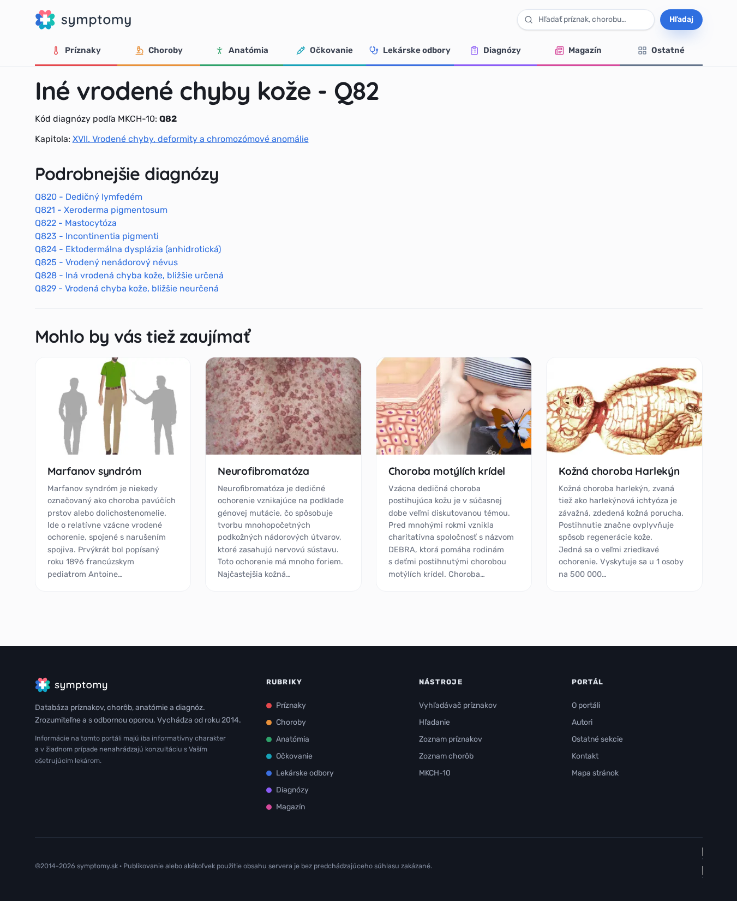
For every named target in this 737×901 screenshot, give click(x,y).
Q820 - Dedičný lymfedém (88, 197)
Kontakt (585, 756)
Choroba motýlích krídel (447, 471)
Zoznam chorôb (446, 756)
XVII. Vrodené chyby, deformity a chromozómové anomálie (191, 139)
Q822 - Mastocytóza (76, 223)
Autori (582, 722)
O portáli (586, 705)
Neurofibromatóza (263, 471)
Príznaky (83, 50)
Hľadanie (434, 722)
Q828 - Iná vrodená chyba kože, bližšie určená (129, 275)
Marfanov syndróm (94, 471)
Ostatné (668, 50)
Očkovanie (331, 50)
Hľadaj (681, 19)
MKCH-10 (435, 773)
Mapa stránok (595, 773)
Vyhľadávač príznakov (458, 705)
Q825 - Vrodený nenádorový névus (106, 262)
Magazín (585, 50)
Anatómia (248, 50)
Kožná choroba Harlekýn (619, 471)
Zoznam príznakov (450, 739)
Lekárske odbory (417, 50)
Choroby (165, 50)
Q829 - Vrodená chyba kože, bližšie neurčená (127, 288)
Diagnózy (502, 50)
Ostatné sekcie (597, 739)
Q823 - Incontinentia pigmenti (97, 236)
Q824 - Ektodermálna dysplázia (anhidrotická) (128, 249)
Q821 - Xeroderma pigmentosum (101, 210)
